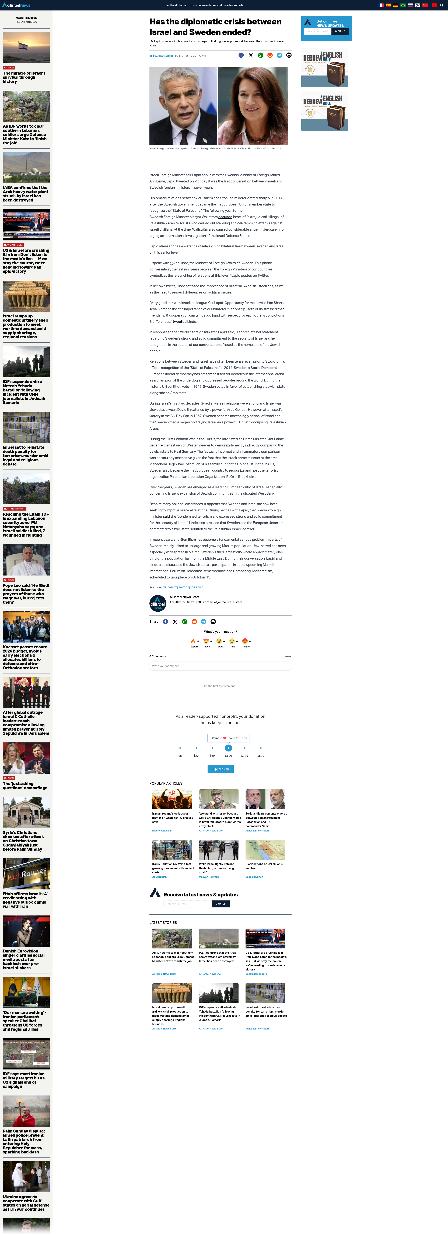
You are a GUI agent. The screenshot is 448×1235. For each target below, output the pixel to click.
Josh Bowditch (254, 876)
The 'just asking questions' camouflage (25, 785)
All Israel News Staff (161, 55)
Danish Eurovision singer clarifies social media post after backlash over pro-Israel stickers (23, 959)
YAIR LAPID (196, 587)
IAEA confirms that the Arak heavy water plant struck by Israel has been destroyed (25, 194)
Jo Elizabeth (159, 876)
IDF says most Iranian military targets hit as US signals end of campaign (23, 1080)
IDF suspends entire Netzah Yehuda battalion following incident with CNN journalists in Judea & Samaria (24, 392)
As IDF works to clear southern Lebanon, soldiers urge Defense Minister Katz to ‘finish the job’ (25, 134)
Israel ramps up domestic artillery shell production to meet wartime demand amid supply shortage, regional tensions (25, 326)
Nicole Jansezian (162, 830)
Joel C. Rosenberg (256, 973)
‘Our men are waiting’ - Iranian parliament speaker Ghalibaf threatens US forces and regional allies (24, 1021)
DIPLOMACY (170, 587)
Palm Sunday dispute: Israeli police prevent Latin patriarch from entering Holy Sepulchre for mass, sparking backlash (24, 1141)
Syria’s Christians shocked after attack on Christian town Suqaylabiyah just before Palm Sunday (23, 841)
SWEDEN (184, 587)
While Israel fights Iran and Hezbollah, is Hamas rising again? (216, 868)
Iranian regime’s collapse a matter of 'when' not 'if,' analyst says (172, 818)
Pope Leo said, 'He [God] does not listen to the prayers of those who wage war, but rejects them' (26, 594)
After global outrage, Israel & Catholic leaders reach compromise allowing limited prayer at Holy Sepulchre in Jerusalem (26, 723)
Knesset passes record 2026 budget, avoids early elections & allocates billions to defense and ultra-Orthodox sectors (25, 657)
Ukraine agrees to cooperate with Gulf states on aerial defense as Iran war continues (26, 1203)
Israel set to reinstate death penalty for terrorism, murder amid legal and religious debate (25, 456)
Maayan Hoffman (209, 876)
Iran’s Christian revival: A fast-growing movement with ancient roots (173, 868)
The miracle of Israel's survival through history (24, 77)
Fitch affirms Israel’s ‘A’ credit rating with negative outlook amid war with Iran (25, 900)
